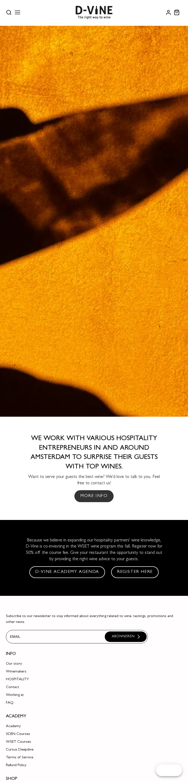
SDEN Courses (18, 734)
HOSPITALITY (17, 679)
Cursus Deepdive (20, 750)
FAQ (9, 703)
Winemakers (16, 672)
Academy (13, 726)
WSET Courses (18, 742)
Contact (12, 687)
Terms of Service (19, 758)
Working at (15, 695)
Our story (14, 664)
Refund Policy (16, 765)
